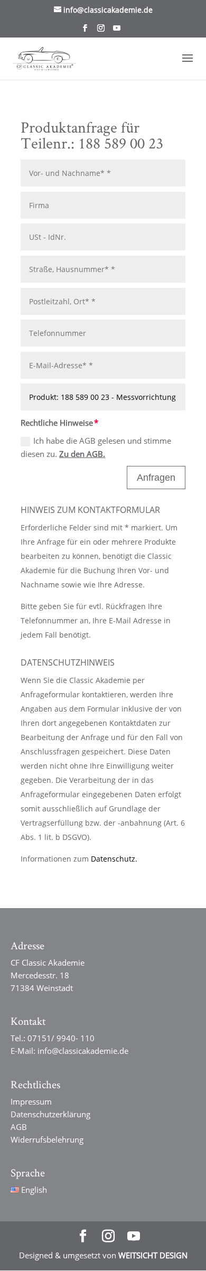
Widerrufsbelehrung (47, 1139)
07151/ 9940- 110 (61, 1038)
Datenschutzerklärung (50, 1114)
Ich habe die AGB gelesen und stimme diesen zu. (96, 447)
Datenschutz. (114, 859)
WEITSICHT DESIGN (153, 1255)
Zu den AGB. (82, 453)
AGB (19, 1127)
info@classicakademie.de (83, 1050)
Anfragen (156, 477)
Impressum (31, 1101)
